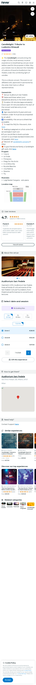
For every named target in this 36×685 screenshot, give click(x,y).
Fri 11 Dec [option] (27, 316)
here (3, 127)
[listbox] (18, 316)
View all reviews (18, 244)
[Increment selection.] (28, 352)
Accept (8, 680)
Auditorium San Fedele (13, 376)
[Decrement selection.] (7, 352)
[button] (18, 330)
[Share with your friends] (32, 9)
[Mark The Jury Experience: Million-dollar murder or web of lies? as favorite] (14, 471)
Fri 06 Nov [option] (18, 316)
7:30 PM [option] (18, 324)
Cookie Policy (27, 670)
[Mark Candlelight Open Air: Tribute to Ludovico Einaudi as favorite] (31, 435)
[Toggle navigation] (33, 3)
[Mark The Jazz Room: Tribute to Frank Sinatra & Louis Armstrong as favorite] (31, 471)
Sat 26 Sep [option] (8, 316)
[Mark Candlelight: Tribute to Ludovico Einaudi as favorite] (32, 14)
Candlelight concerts (21, 142)
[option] (18, 330)
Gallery (30, 36)
